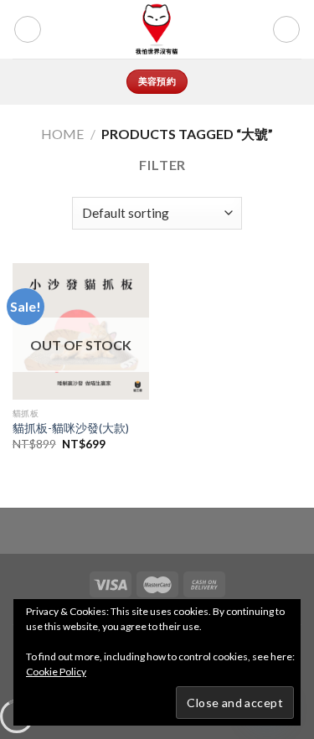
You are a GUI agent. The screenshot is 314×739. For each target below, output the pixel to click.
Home (62, 134)
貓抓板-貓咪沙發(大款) (71, 428)
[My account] (252, 29)
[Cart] (286, 29)
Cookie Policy (56, 671)
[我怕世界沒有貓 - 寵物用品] (157, 29)
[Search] (225, 29)
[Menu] (27, 29)
